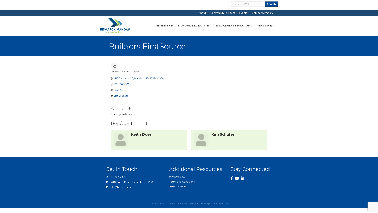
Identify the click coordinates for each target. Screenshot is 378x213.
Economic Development (194, 25)
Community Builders (222, 13)
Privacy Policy (177, 176)
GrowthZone (222, 203)
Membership (164, 25)
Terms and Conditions (182, 181)
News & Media (265, 25)
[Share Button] (114, 66)
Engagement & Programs (234, 25)
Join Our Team (177, 186)
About (202, 13)
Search (271, 4)
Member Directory (262, 13)
